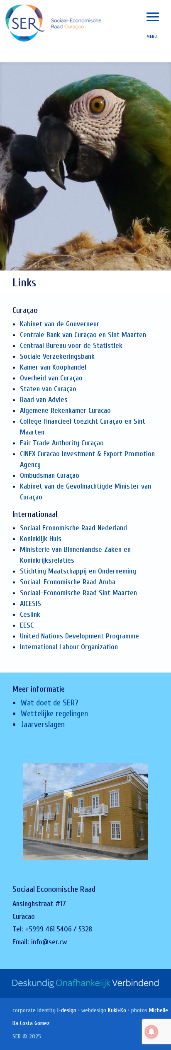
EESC (27, 625)
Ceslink (30, 614)
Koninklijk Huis (40, 538)
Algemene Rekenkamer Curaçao (65, 410)
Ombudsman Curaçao (49, 475)
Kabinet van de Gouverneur (59, 324)
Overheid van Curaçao (51, 378)
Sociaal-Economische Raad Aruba (67, 582)
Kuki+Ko (117, 1010)
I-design (66, 1010)
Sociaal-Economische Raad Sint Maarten (78, 592)
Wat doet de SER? (49, 702)
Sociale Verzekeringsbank (57, 356)
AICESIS (30, 603)
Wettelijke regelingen (54, 713)
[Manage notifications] (151, 1031)
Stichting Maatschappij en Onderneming (78, 571)
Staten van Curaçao (48, 389)
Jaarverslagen (43, 724)
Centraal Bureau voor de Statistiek (71, 345)
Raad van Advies (44, 399)
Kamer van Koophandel (53, 367)
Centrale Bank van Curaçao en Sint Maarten (83, 334)
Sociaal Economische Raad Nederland (73, 528)
